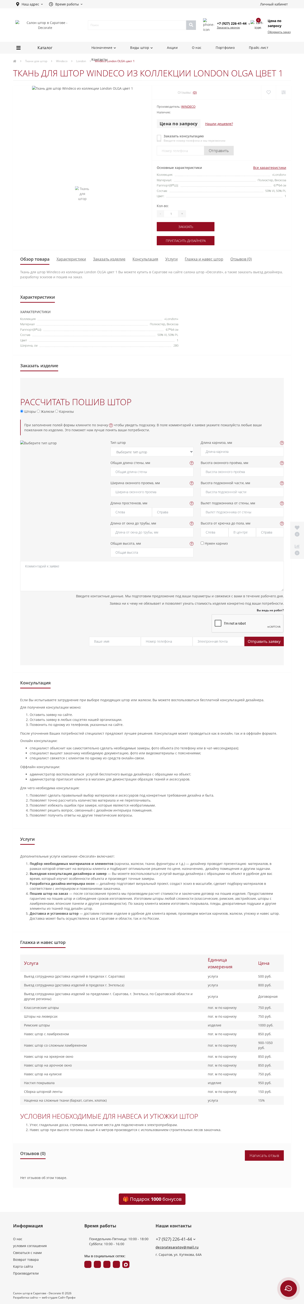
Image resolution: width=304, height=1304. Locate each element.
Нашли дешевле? (219, 123)
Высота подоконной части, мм (225, 483)
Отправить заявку (264, 641)
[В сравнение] (283, 92)
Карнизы (66, 411)
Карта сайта (23, 1266)
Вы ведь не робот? (270, 610)
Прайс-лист (258, 47)
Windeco (188, 106)
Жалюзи (47, 411)
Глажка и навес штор (204, 259)
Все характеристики (269, 167)
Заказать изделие (109, 259)
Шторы (29, 411)
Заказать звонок (228, 27)
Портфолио (225, 47)
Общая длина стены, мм (130, 462)
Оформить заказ (279, 32)
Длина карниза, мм (216, 442)
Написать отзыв (264, 1155)
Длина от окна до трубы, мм (133, 523)
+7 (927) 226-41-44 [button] (174, 1239)
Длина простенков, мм (128, 503)
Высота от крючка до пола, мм (225, 523)
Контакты (99, 59)
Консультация (145, 259)
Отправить (219, 150)
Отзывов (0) (241, 259)
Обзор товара (34, 259)
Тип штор (118, 442)
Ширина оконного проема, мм (135, 483)
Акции (172, 47)
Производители (26, 1273)
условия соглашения (30, 1246)
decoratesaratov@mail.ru (177, 1247)
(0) (195, 92)
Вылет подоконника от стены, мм (228, 503)
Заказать (185, 226)
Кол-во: (163, 206)
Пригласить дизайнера (186, 240)
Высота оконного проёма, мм (224, 462)
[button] (29, 4)
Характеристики (71, 259)
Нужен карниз (216, 543)
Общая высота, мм (125, 543)
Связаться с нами (27, 1252)
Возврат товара (26, 1259)
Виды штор (139, 47)
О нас (197, 47)
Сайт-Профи (67, 1297)
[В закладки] (268, 92)
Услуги (171, 259)
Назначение (101, 47)
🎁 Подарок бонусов (152, 1199)
